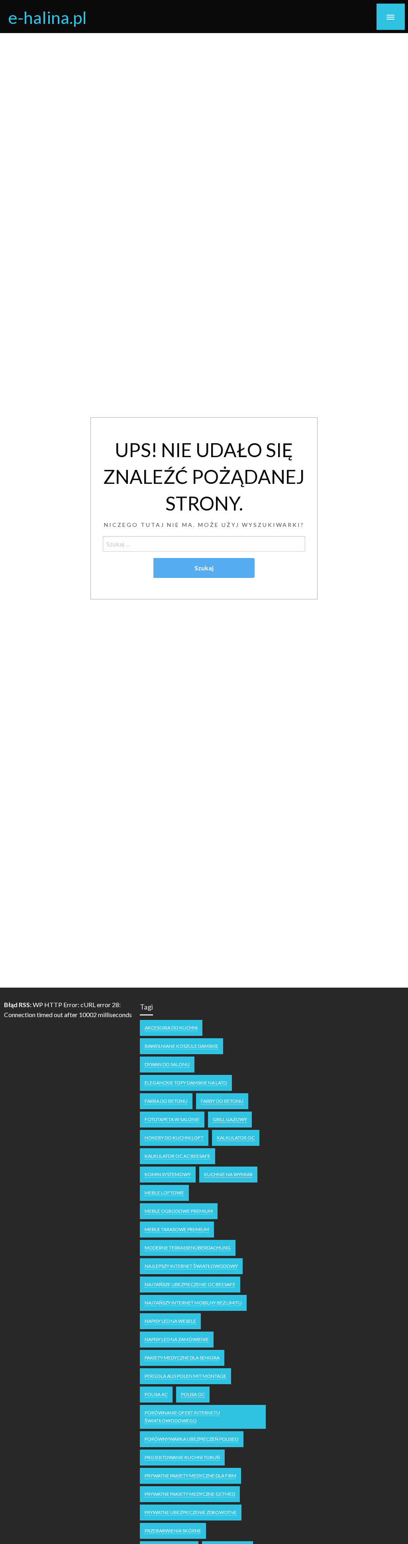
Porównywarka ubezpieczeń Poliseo (192, 1439)
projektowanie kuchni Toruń (182, 1457)
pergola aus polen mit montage (185, 1376)
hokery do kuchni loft (174, 1138)
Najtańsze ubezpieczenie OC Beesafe (190, 1284)
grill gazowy (230, 1119)
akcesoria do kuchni (171, 1028)
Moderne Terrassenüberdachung (188, 1248)
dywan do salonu (167, 1064)
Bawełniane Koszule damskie (181, 1046)
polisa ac (156, 1394)
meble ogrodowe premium (179, 1211)
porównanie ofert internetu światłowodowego (182, 1417)
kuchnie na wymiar (228, 1174)
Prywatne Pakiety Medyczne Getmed (190, 1494)
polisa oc (193, 1394)
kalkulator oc (236, 1138)
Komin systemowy (168, 1174)
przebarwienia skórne (173, 1531)
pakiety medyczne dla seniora (182, 1358)
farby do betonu (222, 1101)
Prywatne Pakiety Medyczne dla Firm (190, 1476)
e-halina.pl (47, 17)
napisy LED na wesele (170, 1321)
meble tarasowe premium (177, 1229)
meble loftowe (164, 1193)
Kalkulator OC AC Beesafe (177, 1156)
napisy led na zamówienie (177, 1339)
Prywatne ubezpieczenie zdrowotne (191, 1512)
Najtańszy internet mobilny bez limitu (193, 1303)
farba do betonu (166, 1101)
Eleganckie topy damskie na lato (186, 1083)
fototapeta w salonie (172, 1119)
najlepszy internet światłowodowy (191, 1266)
